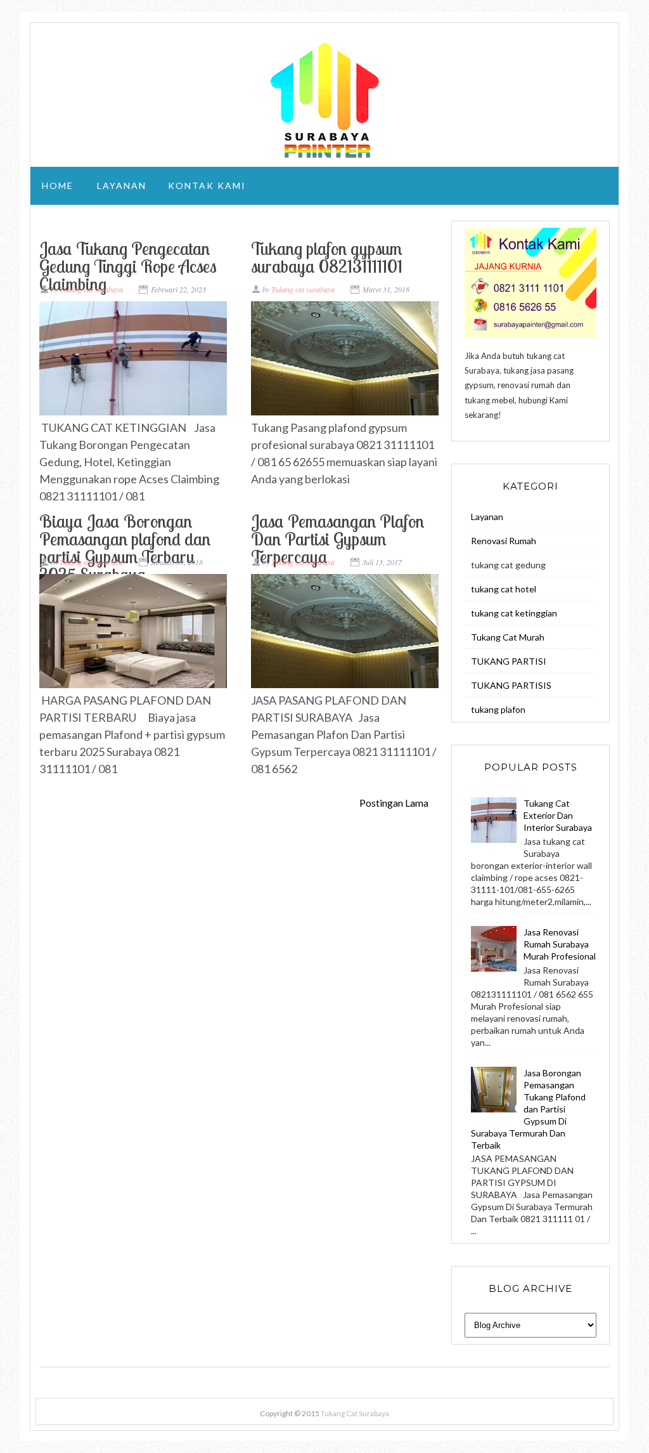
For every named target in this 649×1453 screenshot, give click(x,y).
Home (58, 185)
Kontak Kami (207, 185)
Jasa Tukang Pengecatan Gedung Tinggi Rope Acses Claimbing (128, 266)
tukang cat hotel (503, 588)
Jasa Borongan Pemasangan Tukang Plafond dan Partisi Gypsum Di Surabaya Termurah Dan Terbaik (528, 1108)
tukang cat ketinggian (514, 613)
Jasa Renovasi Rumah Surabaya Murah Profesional (560, 944)
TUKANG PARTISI (508, 661)
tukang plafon (498, 709)
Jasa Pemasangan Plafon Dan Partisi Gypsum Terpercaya (337, 539)
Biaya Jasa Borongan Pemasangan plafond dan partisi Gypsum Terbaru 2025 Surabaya (124, 547)
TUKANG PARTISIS (511, 685)
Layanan (121, 185)
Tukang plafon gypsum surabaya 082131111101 (326, 257)
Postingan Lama (393, 803)
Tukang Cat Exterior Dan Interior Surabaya (558, 815)
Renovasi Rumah (503, 540)
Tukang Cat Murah (507, 637)
